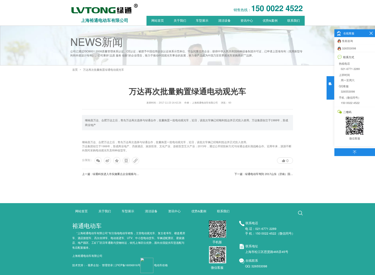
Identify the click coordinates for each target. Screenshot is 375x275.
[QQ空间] (116, 160)
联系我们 (293, 20)
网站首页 (157, 20)
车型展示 (202, 20)
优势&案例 (270, 20)
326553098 (349, 48)
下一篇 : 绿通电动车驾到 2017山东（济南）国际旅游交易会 (270, 174)
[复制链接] (135, 160)
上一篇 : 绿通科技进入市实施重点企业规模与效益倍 (113, 174)
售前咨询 (347, 41)
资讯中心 (246, 20)
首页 (75, 69)
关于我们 (180, 20)
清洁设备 (224, 20)
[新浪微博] (107, 160)
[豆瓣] (126, 160)
